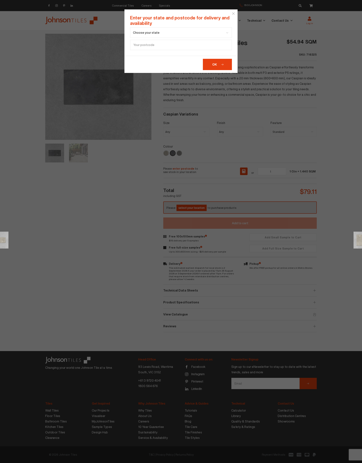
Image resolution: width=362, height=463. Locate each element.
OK (214, 64)
